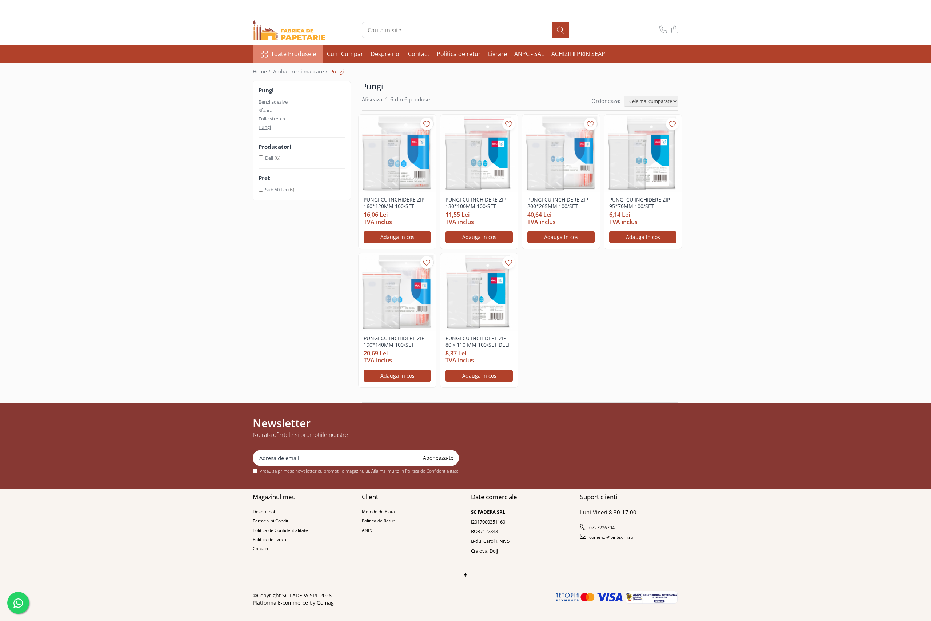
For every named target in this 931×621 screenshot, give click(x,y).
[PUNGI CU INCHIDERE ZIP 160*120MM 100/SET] (397, 153)
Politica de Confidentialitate (432, 471)
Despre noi (386, 54)
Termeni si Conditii (272, 521)
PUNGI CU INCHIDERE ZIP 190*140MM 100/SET (394, 341)
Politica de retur (459, 54)
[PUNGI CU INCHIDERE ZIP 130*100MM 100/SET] (479, 153)
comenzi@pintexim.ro (610, 537)
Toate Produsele (293, 54)
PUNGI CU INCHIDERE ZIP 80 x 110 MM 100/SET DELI (477, 341)
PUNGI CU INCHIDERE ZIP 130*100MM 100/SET (475, 203)
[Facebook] (465, 575)
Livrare (497, 54)
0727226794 (601, 528)
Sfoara (265, 110)
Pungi (265, 127)
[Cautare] (560, 30)
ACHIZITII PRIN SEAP (578, 54)
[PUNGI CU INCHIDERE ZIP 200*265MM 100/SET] (561, 153)
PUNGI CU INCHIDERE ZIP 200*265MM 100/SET (557, 203)
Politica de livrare (270, 539)
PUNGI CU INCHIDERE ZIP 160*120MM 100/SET (394, 203)
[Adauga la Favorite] (426, 124)
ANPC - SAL (529, 54)
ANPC (367, 530)
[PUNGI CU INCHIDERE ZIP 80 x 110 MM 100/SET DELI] (479, 292)
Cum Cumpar (345, 54)
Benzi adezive (273, 102)
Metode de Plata (378, 512)
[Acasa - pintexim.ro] (289, 30)
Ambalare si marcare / (301, 71)
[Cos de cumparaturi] (674, 30)
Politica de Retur (378, 521)
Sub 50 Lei (276, 189)
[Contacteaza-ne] (663, 30)
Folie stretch (272, 118)
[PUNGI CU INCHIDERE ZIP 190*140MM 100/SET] (397, 292)
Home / (262, 71)
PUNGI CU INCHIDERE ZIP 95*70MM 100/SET (639, 203)
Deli (269, 158)
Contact (418, 54)
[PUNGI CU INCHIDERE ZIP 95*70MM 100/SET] (643, 153)
